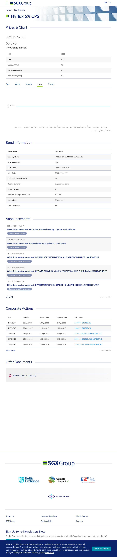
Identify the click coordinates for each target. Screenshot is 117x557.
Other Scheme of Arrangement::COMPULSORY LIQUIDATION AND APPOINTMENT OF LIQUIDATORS (53, 257)
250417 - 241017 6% (82, 328)
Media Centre (82, 516)
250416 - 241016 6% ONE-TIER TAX (88, 339)
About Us (10, 516)
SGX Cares (10, 521)
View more (10, 351)
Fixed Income (19, 10)
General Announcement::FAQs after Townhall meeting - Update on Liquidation (41, 230)
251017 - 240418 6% (82, 323)
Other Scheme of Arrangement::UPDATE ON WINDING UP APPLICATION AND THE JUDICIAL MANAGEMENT (57, 271)
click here (49, 553)
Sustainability (47, 521)
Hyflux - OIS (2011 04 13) (24, 376)
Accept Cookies (102, 548)
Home (8, 10)
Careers (79, 521)
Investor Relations (49, 516)
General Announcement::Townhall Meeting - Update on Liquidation (36, 244)
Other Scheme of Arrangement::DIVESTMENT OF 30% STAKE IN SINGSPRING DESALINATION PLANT (53, 285)
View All (9, 297)
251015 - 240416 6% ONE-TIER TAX (88, 344)
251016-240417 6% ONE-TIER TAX (88, 333)
